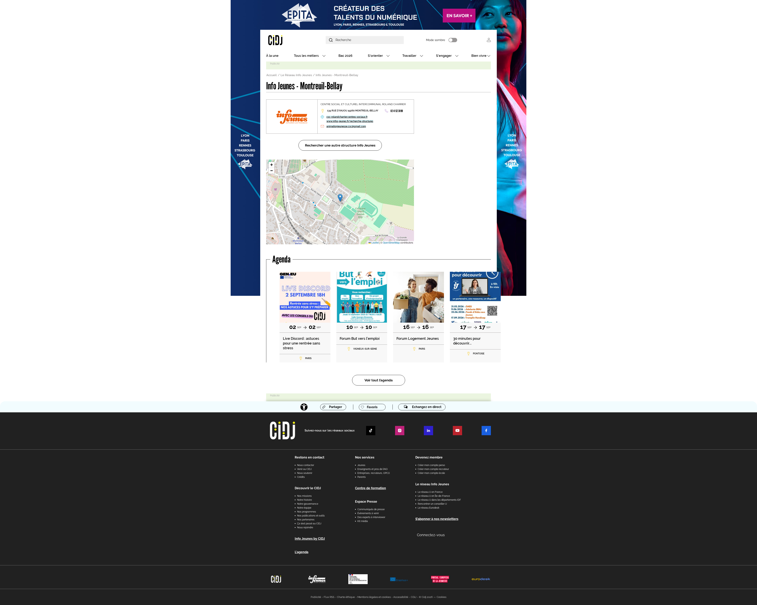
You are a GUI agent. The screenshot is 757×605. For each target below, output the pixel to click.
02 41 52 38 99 (397, 111)
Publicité (316, 597)
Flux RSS (329, 597)
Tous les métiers (306, 56)
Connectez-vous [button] (431, 535)
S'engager (444, 56)
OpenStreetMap (391, 242)
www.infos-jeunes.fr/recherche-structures (349, 121)
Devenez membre (429, 457)
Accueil (271, 75)
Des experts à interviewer (371, 517)
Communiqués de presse (371, 509)
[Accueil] (284, 40)
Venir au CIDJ (304, 469)
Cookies (441, 597)
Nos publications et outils (311, 515)
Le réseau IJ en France (430, 492)
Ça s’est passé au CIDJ (309, 523)
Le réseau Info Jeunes (432, 484)
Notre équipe (304, 507)
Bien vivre (479, 56)
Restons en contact (309, 457)
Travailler (409, 56)
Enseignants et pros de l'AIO (372, 469)
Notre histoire (304, 500)
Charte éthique (346, 597)
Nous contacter (305, 465)
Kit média (362, 521)
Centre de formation (370, 488)
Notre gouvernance (307, 503)
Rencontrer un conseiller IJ (432, 503)
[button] (340, 198)
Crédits (301, 477)
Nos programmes (306, 511)
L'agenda (301, 552)
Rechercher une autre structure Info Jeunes (340, 145)
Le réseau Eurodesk (428, 507)
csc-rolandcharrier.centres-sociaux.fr (346, 117)
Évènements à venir (368, 513)
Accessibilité (400, 597)
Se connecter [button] (489, 40)
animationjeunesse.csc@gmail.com (346, 126)
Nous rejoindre (305, 527)
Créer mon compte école (431, 473)
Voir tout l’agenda (379, 380)
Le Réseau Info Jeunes (296, 75)
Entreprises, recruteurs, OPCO (373, 473)
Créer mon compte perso (431, 465)
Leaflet (375, 242)
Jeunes (361, 465)
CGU (413, 597)
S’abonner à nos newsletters (436, 519)
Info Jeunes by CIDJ (310, 539)
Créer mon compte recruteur (433, 469)
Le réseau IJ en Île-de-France (434, 496)
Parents (361, 477)
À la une (272, 56)
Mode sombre (435, 40)
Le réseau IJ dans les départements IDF (439, 500)
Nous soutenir (304, 473)
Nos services (364, 457)
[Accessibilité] (304, 407)
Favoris (372, 407)
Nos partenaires (305, 519)
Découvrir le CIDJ (308, 488)
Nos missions (304, 496)
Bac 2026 (345, 56)
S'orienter (375, 56)
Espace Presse (366, 501)
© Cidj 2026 (426, 597)
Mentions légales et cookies (374, 597)
